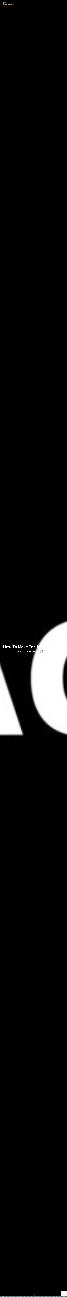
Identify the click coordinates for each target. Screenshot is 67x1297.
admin (48, 651)
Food (35, 651)
